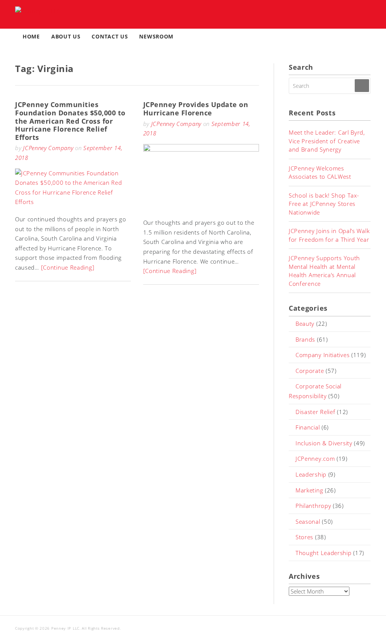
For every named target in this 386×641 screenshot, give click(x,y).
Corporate (310, 370)
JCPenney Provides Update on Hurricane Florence (195, 108)
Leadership (311, 474)
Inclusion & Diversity (324, 443)
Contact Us (110, 36)
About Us (66, 36)
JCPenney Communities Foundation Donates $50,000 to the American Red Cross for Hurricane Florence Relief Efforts (70, 120)
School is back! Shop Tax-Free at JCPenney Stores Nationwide (324, 204)
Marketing (309, 490)
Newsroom (156, 36)
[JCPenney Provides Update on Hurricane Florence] (201, 149)
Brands (305, 339)
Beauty (305, 323)
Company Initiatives (322, 355)
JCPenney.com (315, 458)
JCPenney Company (48, 148)
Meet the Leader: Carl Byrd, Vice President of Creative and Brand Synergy (327, 141)
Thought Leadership (324, 553)
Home (31, 36)
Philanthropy (313, 505)
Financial (308, 427)
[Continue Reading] (68, 267)
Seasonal (308, 521)
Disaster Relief (315, 412)
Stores (304, 537)
